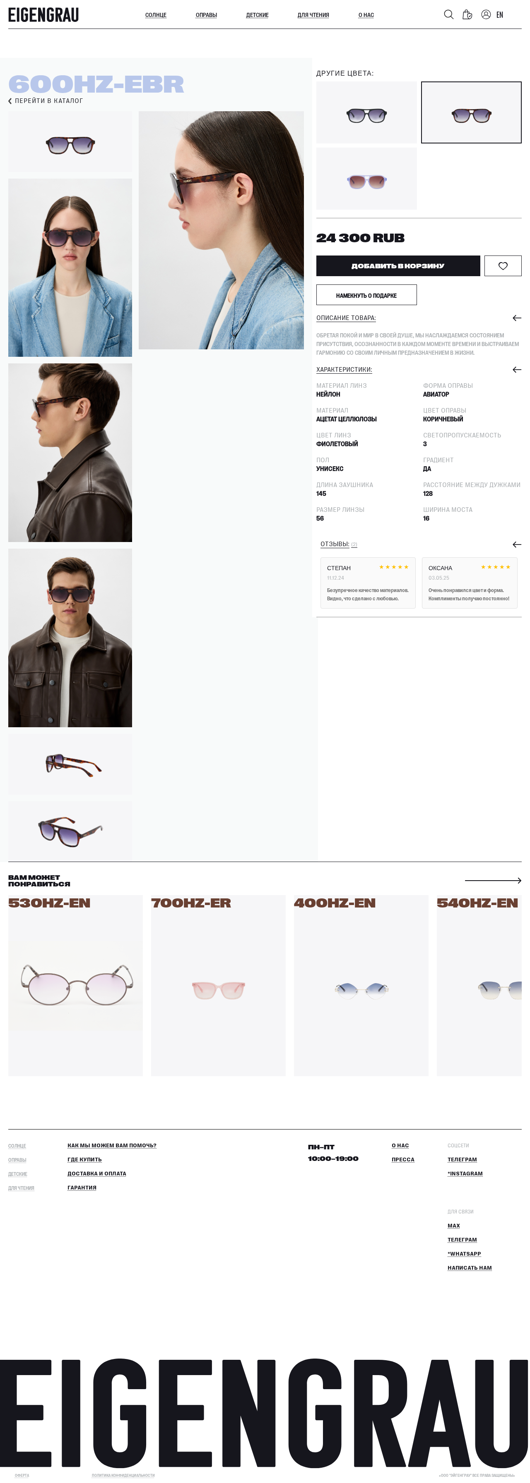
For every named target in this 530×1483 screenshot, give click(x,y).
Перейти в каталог (49, 101)
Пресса (403, 1160)
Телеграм (462, 1160)
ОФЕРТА (22, 1475)
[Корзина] (467, 14)
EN (499, 14)
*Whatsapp (464, 1254)
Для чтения (313, 14)
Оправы (206, 14)
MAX (454, 1226)
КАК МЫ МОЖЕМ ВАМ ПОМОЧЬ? (112, 1146)
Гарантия (81, 1188)
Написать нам (470, 1268)
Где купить (84, 1160)
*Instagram (465, 1174)
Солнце (155, 14)
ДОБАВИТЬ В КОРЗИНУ (398, 266)
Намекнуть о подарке (366, 295)
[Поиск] (449, 14)
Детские (257, 14)
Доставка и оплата (96, 1174)
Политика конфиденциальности (123, 1475)
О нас (366, 14)
